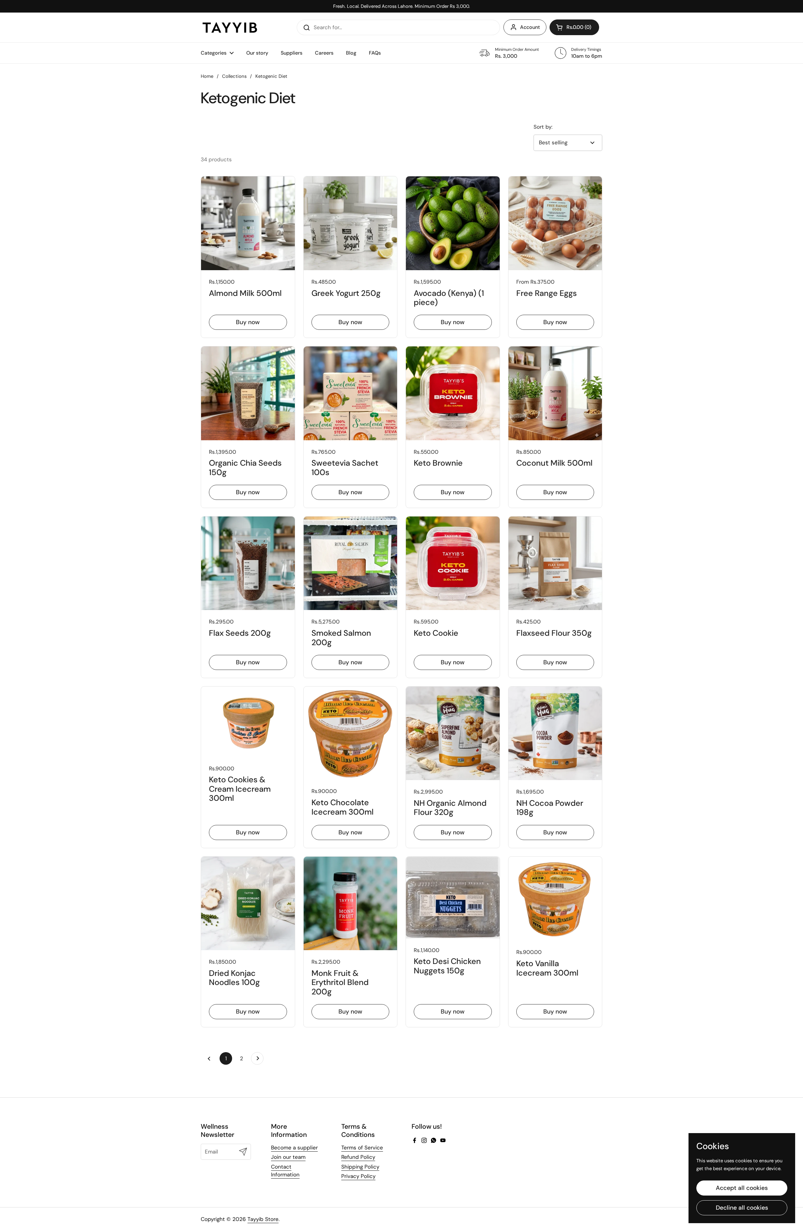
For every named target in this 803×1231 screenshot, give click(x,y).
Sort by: (543, 126)
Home (207, 76)
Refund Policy (358, 1156)
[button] (574, 27)
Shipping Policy (360, 1166)
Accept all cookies (742, 1188)
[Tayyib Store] (230, 27)
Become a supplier (294, 1147)
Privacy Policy (358, 1176)
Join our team (288, 1156)
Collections (234, 76)
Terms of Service (362, 1147)
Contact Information (285, 1170)
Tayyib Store (263, 1219)
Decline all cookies (742, 1208)
